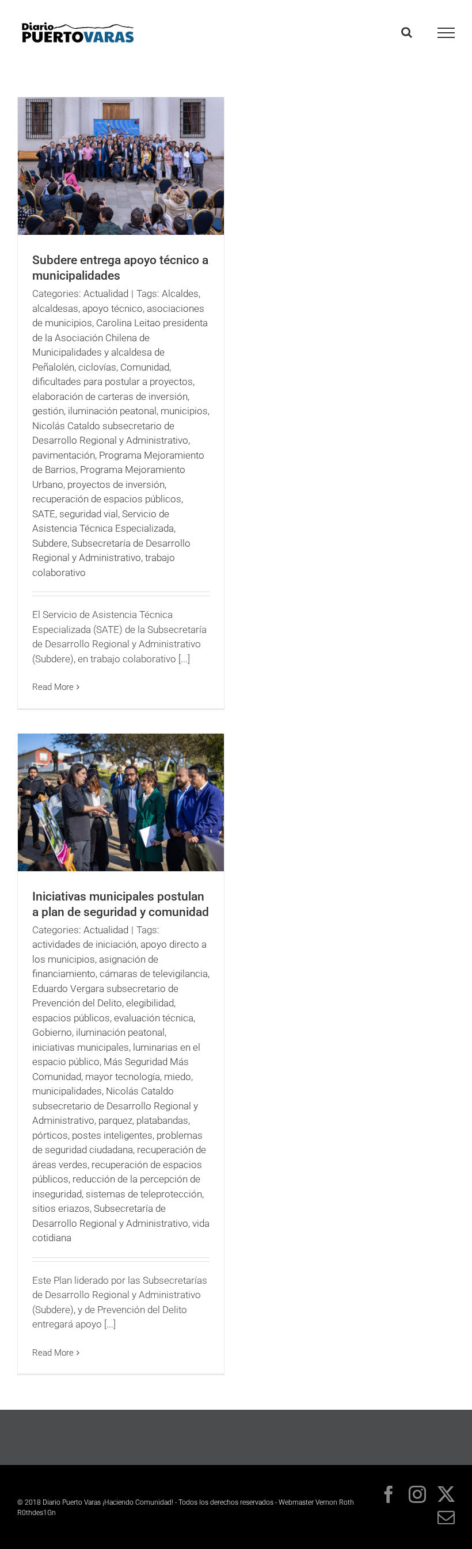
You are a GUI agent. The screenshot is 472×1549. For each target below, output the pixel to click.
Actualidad (105, 293)
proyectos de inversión (116, 484)
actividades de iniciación (84, 944)
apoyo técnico (112, 308)
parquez (115, 1120)
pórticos (50, 1135)
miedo (177, 1076)
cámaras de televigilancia (154, 973)
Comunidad (144, 367)
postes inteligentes (112, 1135)
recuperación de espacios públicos (106, 499)
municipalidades (67, 1091)
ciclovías (97, 367)
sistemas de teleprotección (144, 1194)
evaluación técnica (153, 1018)
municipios (184, 411)
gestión (48, 411)
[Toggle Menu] (446, 33)
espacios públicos (71, 1018)
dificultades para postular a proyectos (112, 381)
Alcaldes (180, 293)
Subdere (49, 543)
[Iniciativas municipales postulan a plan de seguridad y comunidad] (121, 802)
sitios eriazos (61, 1208)
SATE (43, 514)
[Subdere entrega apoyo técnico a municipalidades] (121, 166)
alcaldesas (55, 308)
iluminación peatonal (112, 411)
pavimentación (63, 455)
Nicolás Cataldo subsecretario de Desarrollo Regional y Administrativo (115, 1105)
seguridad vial (88, 514)
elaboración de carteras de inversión (110, 396)
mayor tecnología (122, 1076)
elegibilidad (150, 1003)
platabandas (162, 1120)
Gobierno (52, 1032)
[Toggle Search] (406, 32)
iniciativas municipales (80, 1047)
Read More (53, 687)
